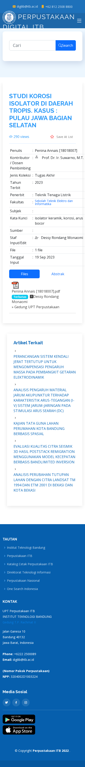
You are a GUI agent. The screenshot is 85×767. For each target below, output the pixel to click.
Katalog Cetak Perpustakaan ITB (30, 564)
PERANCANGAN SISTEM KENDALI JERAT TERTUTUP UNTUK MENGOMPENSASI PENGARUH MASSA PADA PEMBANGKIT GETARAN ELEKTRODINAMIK (45, 367)
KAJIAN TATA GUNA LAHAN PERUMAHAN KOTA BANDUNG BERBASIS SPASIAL (39, 428)
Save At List (64, 137)
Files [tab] (24, 274)
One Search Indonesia (22, 588)
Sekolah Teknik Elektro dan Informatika (54, 202)
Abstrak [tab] (57, 274)
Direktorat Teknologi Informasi (29, 572)
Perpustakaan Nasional (23, 580)
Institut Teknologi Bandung (26, 547)
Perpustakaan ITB (19, 555)
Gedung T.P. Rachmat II (19, 622)
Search (67, 45)
